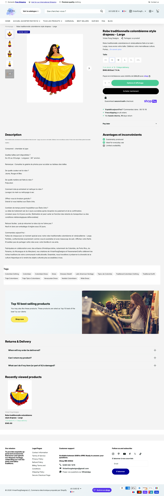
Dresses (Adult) (66, 274)
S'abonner (120, 471)
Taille (105, 54)
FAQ (103, 21)
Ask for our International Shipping (43, 2)
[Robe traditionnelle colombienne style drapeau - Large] (19, 394)
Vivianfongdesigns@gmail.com (76, 468)
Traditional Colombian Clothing (127, 274)
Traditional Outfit (149, 274)
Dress (54, 274)
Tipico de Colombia (105, 274)
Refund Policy (37, 462)
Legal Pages (37, 448)
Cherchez (101, 11)
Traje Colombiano (11, 278)
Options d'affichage (135, 83)
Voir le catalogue (30, 11)
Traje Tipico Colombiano (31, 278)
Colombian (27, 274)
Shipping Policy (38, 472)
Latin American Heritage (85, 274)
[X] (135, 454)
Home (7, 21)
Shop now (19, 319)
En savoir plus (115, 49)
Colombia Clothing (12, 274)
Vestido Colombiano (69, 278)
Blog (110, 21)
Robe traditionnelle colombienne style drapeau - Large (18, 416)
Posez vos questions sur (77, 472)
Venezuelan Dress (51, 278)
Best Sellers (83, 21)
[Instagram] (113, 454)
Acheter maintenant (131, 91)
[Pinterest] (119, 454)
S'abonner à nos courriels (122, 458)
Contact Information (40, 452)
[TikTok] (140, 454)
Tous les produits (51, 21)
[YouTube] (124, 454)
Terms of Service (38, 456)
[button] (109, 81)
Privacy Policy (37, 459)
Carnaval (69, 21)
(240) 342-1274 (69, 465)
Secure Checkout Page (41, 475)
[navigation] (9, 33)
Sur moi (95, 21)
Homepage (9, 26)
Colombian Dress (41, 274)
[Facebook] (130, 454)
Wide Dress (85, 278)
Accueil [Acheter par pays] (25, 21)
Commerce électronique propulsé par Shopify (49, 490)
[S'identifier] (151, 11)
